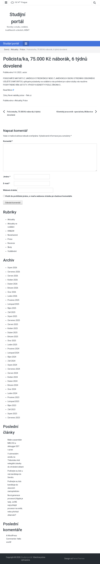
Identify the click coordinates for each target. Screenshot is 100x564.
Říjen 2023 (12, 405)
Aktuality (14, 49)
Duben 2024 (12, 381)
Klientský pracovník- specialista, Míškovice (75, 112)
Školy (10, 247)
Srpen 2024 (12, 365)
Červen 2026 (13, 276)
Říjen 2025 (12, 308)
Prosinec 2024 (13, 349)
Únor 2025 (12, 341)
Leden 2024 (12, 393)
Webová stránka (10, 190)
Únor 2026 (12, 292)
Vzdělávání (12, 251)
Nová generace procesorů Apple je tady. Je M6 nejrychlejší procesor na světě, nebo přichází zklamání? (15, 505)
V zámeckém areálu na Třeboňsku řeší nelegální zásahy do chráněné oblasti (16, 460)
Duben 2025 (12, 332)
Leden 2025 (12, 345)
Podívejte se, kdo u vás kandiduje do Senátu (15, 474)
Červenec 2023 (14, 418)
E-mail (6, 183)
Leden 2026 (12, 296)
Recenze (11, 243)
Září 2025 (11, 312)
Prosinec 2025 (13, 300)
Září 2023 (11, 409)
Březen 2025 (13, 337)
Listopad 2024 (13, 353)
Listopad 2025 (13, 304)
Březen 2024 (13, 385)
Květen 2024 (13, 377)
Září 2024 (11, 361)
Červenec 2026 (14, 272)
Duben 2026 (12, 284)
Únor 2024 (12, 389)
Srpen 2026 (12, 268)
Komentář (8, 141)
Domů (6, 49)
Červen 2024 (13, 373)
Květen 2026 (13, 280)
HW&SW (11, 231)
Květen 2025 (13, 328)
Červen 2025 (13, 324)
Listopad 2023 (13, 401)
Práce (22, 49)
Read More (7, 90)
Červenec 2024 (14, 369)
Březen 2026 (13, 288)
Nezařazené (13, 235)
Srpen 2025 (12, 316)
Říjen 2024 (12, 357)
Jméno (6, 177)
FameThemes (79, 559)
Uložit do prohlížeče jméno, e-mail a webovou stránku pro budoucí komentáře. (38, 196)
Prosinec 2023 (13, 397)
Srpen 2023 (12, 414)
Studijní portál (11, 43)
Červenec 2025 (14, 320)
